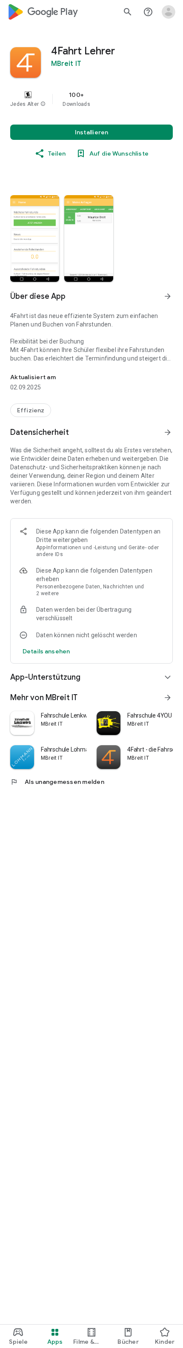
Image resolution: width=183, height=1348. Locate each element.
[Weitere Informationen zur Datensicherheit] (46, 651)
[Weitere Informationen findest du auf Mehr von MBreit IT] (167, 697)
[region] (91, 99)
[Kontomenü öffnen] (168, 12)
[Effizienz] (30, 410)
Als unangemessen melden (57, 782)
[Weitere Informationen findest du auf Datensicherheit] (167, 432)
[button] (43, 104)
